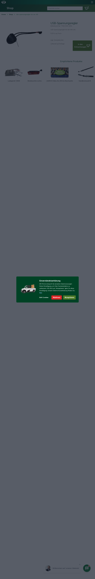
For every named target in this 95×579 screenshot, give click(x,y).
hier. (40, 293)
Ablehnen (56, 297)
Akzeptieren (69, 297)
